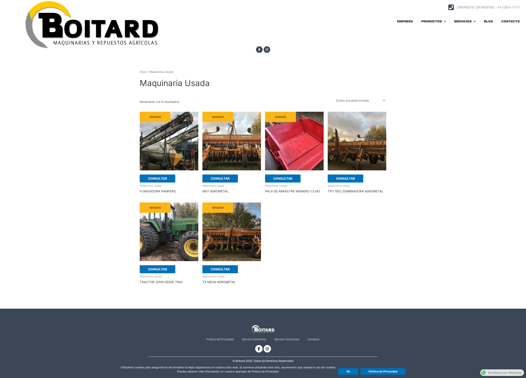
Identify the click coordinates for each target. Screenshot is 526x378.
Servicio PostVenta (254, 339)
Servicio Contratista (286, 339)
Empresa (405, 21)
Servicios (463, 21)
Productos (431, 21)
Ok (348, 371)
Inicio (143, 71)
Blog (488, 21)
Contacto (510, 21)
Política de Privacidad (220, 339)
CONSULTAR (157, 178)
